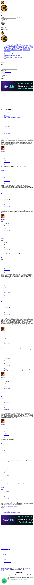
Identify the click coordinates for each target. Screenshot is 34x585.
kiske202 (2, 170)
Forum (6, 549)
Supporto (8, 549)
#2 (4, 164)
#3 (4, 183)
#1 (4, 136)
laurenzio (2, 238)
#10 (4, 346)
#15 (4, 458)
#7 (4, 272)
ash (9, 111)
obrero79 (2, 487)
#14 (4, 437)
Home (5, 564)
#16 (4, 478)
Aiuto (5, 563)
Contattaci (5, 561)
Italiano (5, 559)
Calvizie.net (3, 549)
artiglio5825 (3, 151)
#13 (4, 411)
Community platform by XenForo (11, 568)
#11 (4, 368)
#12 (4, 391)
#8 (4, 295)
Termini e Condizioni (7, 562)
